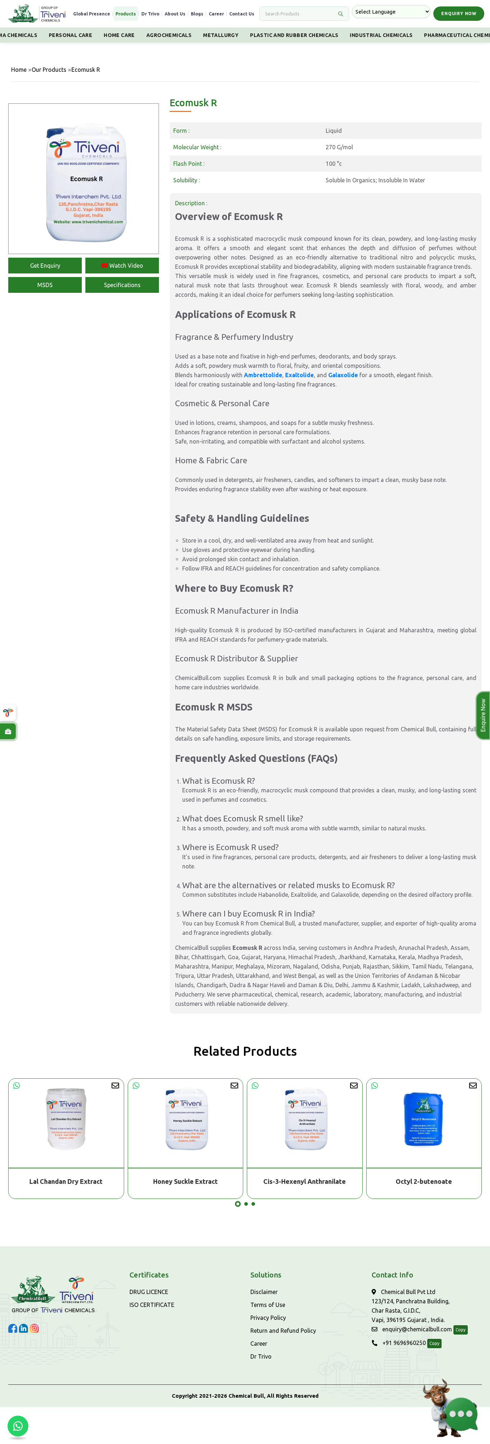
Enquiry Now (458, 13)
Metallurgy (221, 35)
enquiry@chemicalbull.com (416, 1329)
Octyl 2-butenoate (305, 1181)
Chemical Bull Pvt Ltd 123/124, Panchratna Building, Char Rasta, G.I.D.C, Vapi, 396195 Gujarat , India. (411, 1306)
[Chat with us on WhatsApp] (18, 1426)
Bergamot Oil (424, 1181)
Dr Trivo (150, 13)
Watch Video (125, 265)
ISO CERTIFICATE (151, 1305)
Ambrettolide (263, 375)
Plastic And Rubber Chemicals (294, 35)
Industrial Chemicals (381, 35)
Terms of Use (267, 1305)
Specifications (122, 285)
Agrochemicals (169, 35)
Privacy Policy (268, 1317)
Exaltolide (299, 375)
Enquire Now (483, 715)
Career (216, 13)
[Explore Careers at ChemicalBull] (8, 731)
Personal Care (70, 35)
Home (19, 69)
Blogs (197, 13)
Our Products (49, 69)
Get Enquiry (45, 265)
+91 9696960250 (403, 1343)
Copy (461, 1329)
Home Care (119, 35)
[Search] (340, 14)
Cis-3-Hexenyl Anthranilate (185, 1181)
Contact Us (241, 13)
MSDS (45, 285)
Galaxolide (343, 375)
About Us (175, 13)
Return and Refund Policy (283, 1330)
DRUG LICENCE (148, 1292)
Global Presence (91, 13)
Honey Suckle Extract (66, 1181)
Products (126, 13)
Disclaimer (264, 1292)
